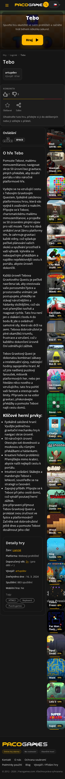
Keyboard (27, 600)
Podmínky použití (12, 764)
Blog (28, 764)
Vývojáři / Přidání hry (46, 764)
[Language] (57, 4)
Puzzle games (15, 605)
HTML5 (12, 600)
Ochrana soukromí (35, 759)
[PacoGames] (25, 745)
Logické (17, 550)
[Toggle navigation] (6, 5)
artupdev (21, 571)
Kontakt (6, 759)
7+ (27, 561)
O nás (17, 759)
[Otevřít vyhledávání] (46, 4)
